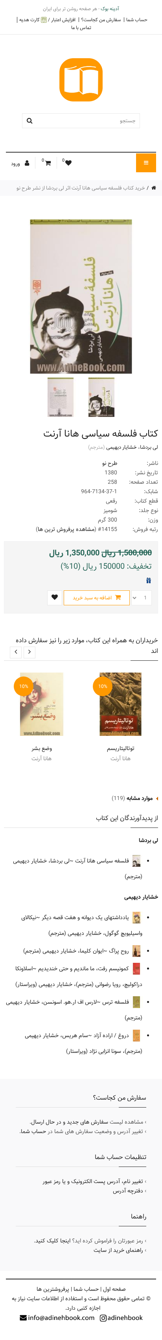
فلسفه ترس (116, 1002)
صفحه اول (114, 1289)
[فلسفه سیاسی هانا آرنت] (100, 397)
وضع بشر (41, 748)
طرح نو (109, 463)
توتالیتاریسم (120, 748)
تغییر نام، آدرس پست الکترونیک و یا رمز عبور (92, 1181)
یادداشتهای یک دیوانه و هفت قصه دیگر (86, 917)
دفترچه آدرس (128, 1191)
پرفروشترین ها (53, 1289)
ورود (16, 163)
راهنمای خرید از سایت (118, 1250)
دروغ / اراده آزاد (112, 1035)
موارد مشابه (140, 798)
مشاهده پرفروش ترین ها (66, 529)
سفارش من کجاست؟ (101, 19)
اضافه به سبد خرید (93, 598)
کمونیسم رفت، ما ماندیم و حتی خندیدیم (84, 968)
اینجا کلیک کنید (52, 1241)
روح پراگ (120, 951)
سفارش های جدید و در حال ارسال (69, 1122)
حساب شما (136, 19)
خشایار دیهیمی (121, 447)
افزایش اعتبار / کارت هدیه (47, 20)
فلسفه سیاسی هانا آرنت (103, 861)
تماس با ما (81, 27)
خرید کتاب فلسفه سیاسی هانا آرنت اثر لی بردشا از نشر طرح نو (81, 188)
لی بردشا (149, 447)
